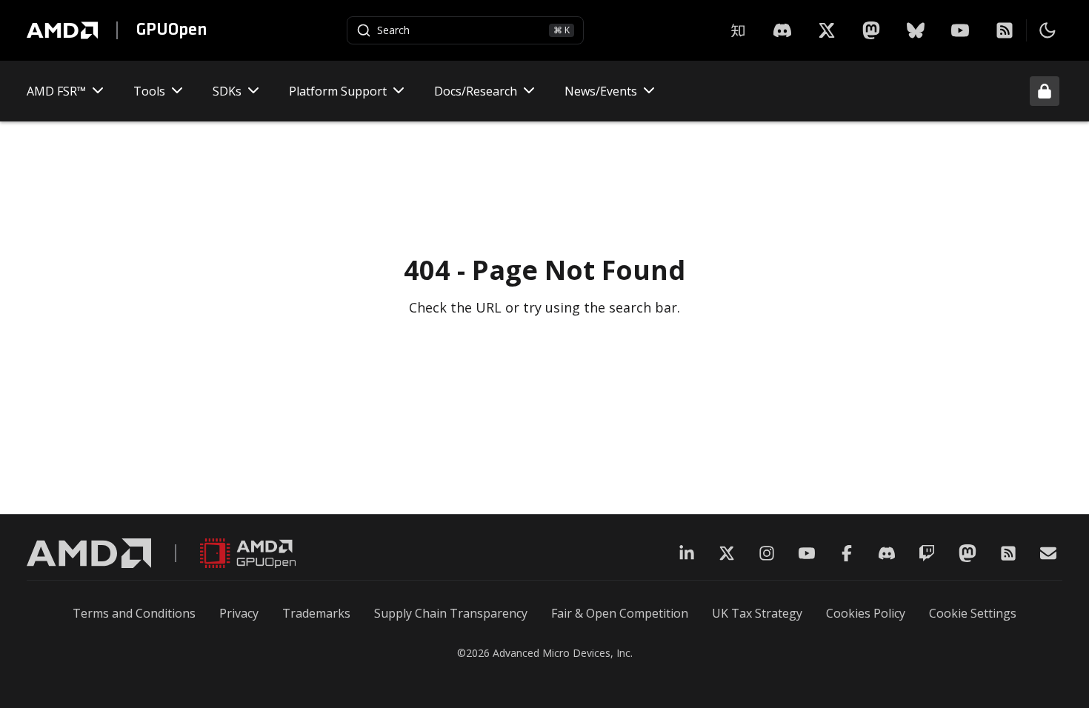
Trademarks (316, 613)
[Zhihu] (738, 30)
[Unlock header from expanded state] (1044, 91)
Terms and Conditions (134, 613)
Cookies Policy (865, 613)
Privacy (239, 613)
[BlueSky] (915, 30)
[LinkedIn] (687, 553)
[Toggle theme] (1047, 30)
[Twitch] (927, 553)
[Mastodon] (871, 30)
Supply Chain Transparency (450, 613)
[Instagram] (767, 553)
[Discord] (887, 553)
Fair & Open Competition (619, 613)
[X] (782, 30)
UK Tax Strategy (757, 613)
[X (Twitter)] (727, 553)
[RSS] (1004, 30)
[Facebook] (847, 553)
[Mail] (1048, 553)
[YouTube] (960, 30)
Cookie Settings (972, 613)
